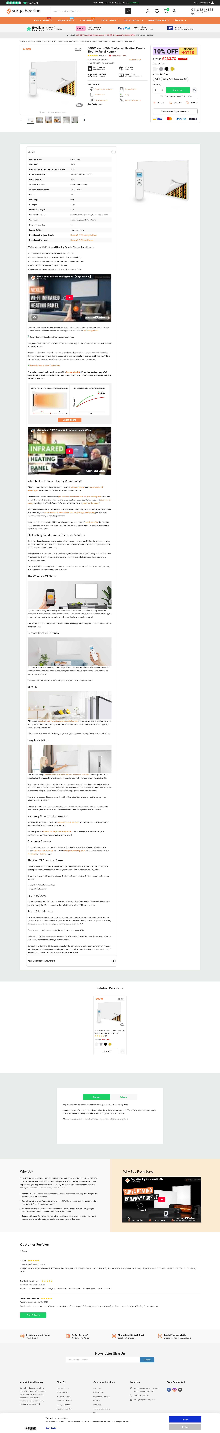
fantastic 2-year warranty (68, 822)
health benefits (91, 522)
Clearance (178, 20)
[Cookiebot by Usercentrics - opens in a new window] (30, 1428)
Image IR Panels (64, 20)
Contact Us (98, 1392)
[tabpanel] (161, 179)
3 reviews (102, 56)
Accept (185, 1419)
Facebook (32, 854)
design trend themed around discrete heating (58, 721)
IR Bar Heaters (86, 20)
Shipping (97, 1097)
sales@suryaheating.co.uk (74, 850)
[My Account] (148, 11)
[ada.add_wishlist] (122, 1051)
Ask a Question (134, 60)
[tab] (158, 210)
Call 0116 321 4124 (141, 1395)
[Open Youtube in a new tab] (180, 1390)
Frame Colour (160, 64)
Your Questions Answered (41, 960)
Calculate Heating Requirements (175, 111)
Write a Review (33, 1315)
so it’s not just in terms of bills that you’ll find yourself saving (69, 512)
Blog (95, 1413)
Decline (185, 1427)
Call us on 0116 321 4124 (43, 850)
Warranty (97, 1405)
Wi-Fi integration (91, 330)
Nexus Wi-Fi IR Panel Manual (81, 240)
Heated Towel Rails (157, 20)
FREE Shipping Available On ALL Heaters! (116, 3)
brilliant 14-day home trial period (57, 832)
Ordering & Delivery (101, 1396)
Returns (123, 1097)
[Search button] (128, 11)
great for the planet (91, 503)
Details (31, 151)
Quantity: (157, 84)
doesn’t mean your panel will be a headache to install (67, 775)
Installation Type (161, 74)
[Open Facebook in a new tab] (169, 1390)
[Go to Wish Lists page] (157, 11)
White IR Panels (63, 1388)
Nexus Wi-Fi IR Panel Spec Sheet (83, 235)
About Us (97, 1388)
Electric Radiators (132, 20)
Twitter (43, 854)
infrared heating (77, 487)
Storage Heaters (64, 1405)
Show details (51, 1428)
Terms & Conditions (101, 1409)
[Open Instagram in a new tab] (174, 1390)
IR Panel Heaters (41, 20)
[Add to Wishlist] (195, 90)
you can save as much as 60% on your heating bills (79, 496)
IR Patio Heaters (108, 20)
